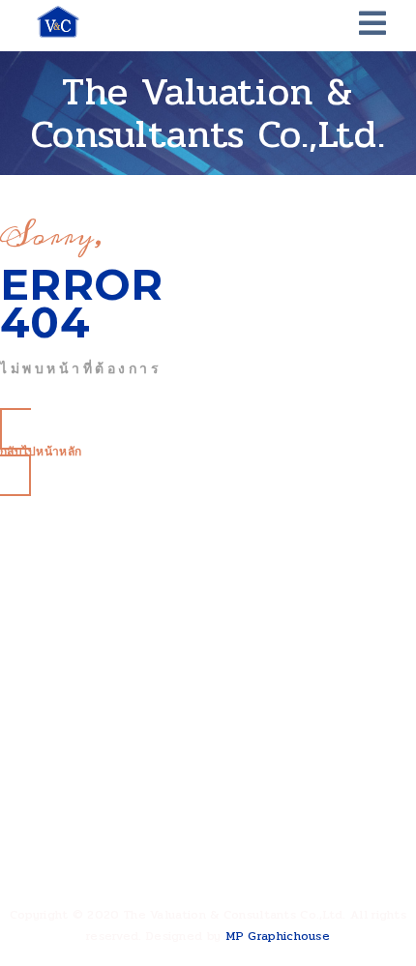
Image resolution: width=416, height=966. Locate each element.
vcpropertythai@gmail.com (141, 891)
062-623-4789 (103, 861)
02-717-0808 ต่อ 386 (125, 830)
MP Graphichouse (278, 936)
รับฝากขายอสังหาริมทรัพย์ (113, 662)
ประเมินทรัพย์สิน (87, 688)
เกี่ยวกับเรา (73, 588)
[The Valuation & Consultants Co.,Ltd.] (58, 22)
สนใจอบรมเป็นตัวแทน (101, 715)
